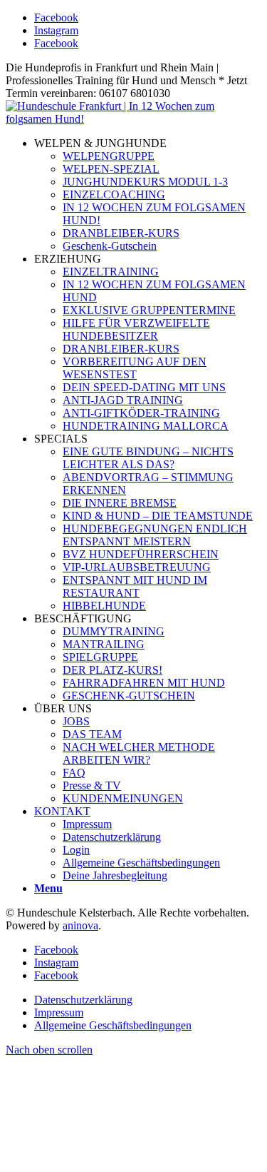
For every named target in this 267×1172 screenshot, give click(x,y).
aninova (80, 925)
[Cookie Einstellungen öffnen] (112, 1159)
